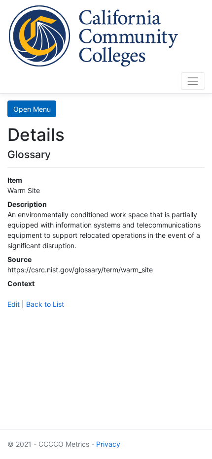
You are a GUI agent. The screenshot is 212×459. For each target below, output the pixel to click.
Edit (13, 304)
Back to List (45, 304)
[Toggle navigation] (193, 81)
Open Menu (32, 109)
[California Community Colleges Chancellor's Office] (93, 34)
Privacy (108, 444)
